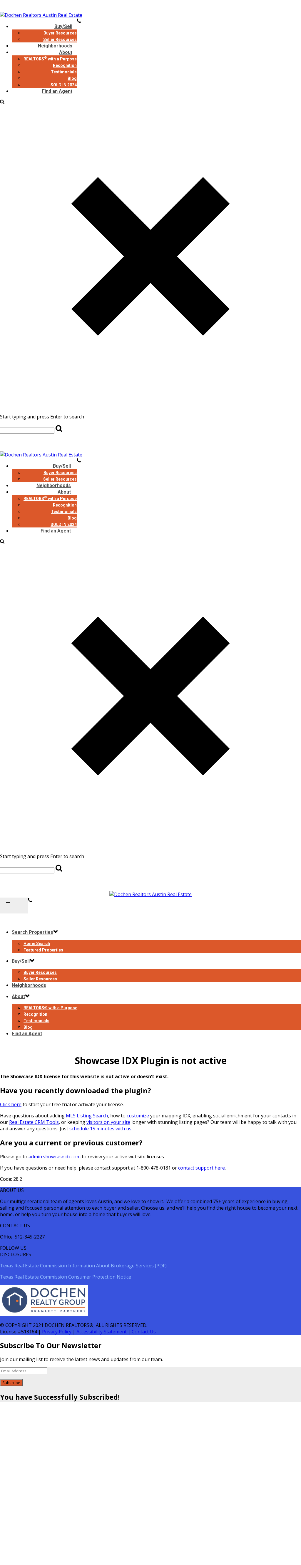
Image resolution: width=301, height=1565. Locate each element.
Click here (10, 1104)
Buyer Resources (60, 33)
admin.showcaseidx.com (55, 1156)
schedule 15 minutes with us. (100, 1128)
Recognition (65, 65)
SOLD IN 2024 (64, 524)
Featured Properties (43, 950)
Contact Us (144, 1331)
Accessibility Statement (101, 1331)
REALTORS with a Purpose (50, 59)
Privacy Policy (56, 1331)
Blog (72, 78)
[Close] (150, 405)
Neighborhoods (53, 485)
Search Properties (32, 932)
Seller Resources (60, 479)
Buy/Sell (63, 26)
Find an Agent (57, 91)
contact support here (201, 1168)
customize (138, 1115)
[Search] (2, 102)
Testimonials (64, 72)
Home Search (37, 943)
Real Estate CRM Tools (34, 1122)
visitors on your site (108, 1122)
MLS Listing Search (87, 1115)
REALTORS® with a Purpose (50, 1007)
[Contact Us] (30, 901)
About (65, 52)
